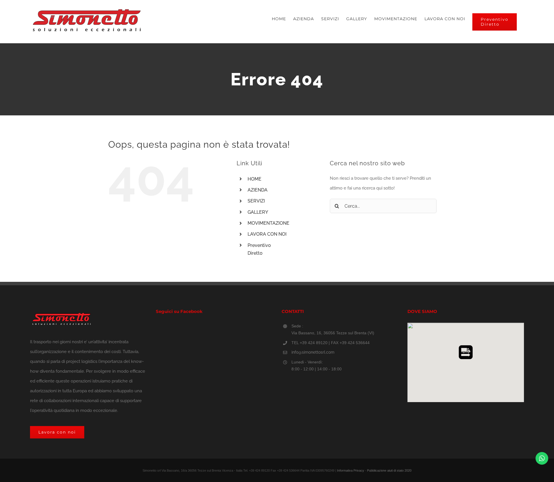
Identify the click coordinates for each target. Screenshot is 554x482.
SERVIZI (256, 201)
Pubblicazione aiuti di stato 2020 (389, 470)
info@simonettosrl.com (312, 352)
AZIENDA (257, 190)
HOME (254, 179)
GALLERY (258, 212)
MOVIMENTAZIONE (268, 223)
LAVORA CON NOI (267, 234)
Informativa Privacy (350, 470)
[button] (466, 352)
